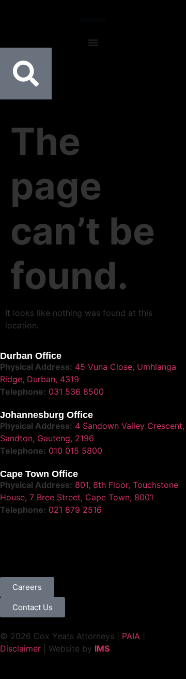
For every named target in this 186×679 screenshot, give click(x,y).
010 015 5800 (75, 450)
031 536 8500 (76, 391)
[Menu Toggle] (93, 42)
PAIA (131, 636)
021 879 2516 (75, 509)
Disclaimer (20, 648)
